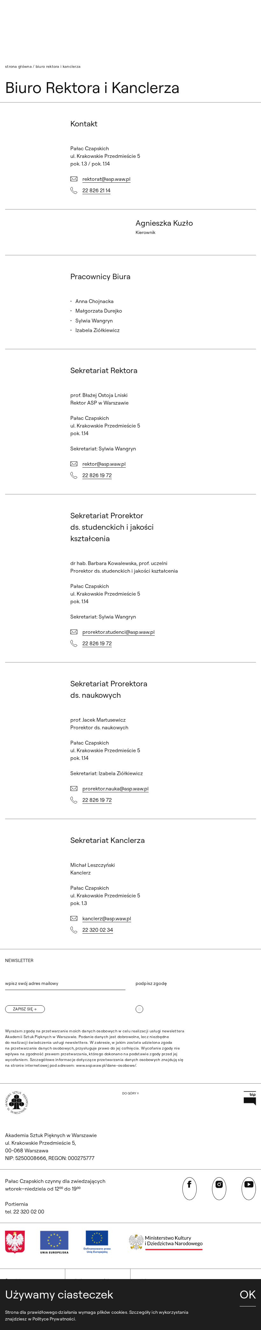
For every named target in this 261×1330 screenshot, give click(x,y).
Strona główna (18, 66)
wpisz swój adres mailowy (31, 983)
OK (248, 1294)
